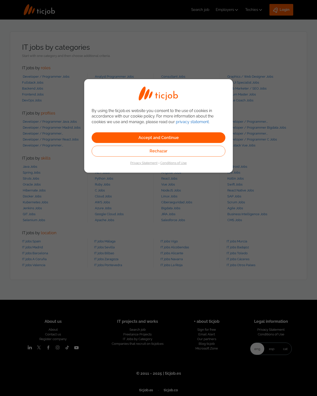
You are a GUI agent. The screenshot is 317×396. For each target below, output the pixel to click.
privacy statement (192, 121)
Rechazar (158, 151)
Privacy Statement (144, 163)
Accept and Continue (158, 137)
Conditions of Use (173, 163)
